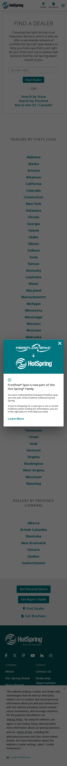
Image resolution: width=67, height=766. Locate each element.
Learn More (16, 419)
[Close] (60, 343)
